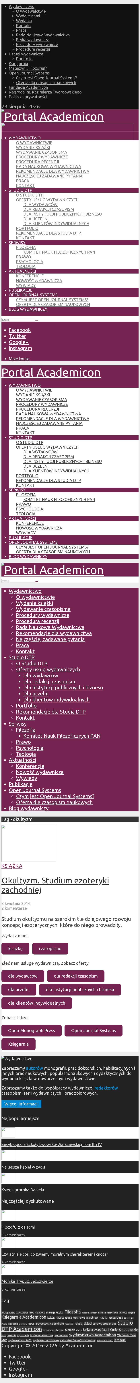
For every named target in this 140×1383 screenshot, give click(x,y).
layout (60, 1317)
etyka (59, 1312)
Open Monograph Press (31, 1030)
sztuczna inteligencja (53, 1330)
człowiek (40, 1312)
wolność (11, 1335)
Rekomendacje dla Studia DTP (48, 233)
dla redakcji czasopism (76, 976)
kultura (51, 1317)
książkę (15, 948)
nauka (104, 1317)
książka (131, 1312)
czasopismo (50, 948)
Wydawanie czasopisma (41, 152)
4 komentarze (13, 1262)
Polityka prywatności (28, 96)
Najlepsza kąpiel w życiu (23, 1167)
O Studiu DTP (29, 195)
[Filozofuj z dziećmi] (8, 1218)
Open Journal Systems (29, 73)
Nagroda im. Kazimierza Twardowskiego (45, 92)
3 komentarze (13, 1289)
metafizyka (79, 1317)
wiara (3, 1335)
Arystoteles (22, 1312)
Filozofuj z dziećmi (18, 1227)
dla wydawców (23, 976)
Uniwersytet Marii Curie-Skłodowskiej (111, 1330)
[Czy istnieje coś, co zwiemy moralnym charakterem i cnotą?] (8, 1245)
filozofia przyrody (89, 1313)
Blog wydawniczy (28, 309)
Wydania (24, 20)
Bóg (31, 1312)
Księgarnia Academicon (23, 1317)
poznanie (13, 1323)
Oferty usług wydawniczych (47, 199)
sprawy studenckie (104, 1323)
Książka (11, 866)
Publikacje (20, 290)
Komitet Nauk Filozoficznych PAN (59, 252)
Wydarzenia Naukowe (41, 1335)
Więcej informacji (21, 1103)
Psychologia (29, 261)
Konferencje (30, 276)
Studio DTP (20, 190)
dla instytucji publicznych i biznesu (80, 989)
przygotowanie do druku (50, 1323)
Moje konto (19, 358)
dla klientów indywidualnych (36, 1003)
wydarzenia (23, 1335)
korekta (123, 1312)
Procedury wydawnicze (37, 44)
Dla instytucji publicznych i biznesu (62, 214)
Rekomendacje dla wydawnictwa (52, 171)
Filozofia (26, 247)
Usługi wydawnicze (26, 54)
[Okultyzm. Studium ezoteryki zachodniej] (28, 860)
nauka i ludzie (116, 1317)
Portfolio (24, 58)
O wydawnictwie (31, 11)
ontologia (129, 1318)
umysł (79, 1330)
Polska (4, 1324)
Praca (21, 30)
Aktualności (22, 271)
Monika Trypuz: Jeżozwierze (27, 1281)
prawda (23, 1324)
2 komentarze (14, 908)
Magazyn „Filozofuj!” (28, 68)
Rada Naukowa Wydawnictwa (43, 35)
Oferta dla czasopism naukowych (46, 82)
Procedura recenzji (33, 49)
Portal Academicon (51, 372)
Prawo (23, 256)
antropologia (8, 1312)
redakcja (69, 1324)
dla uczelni (19, 989)
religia (79, 1323)
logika (68, 1317)
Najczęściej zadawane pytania (49, 176)
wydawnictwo (61, 1335)
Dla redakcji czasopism (48, 209)
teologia (70, 1329)
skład (88, 1323)
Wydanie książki (33, 147)
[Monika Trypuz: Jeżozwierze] (8, 1272)
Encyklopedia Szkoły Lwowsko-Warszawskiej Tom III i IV (51, 1144)
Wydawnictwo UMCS (20, 1340)
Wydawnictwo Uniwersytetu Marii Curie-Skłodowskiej (64, 1340)
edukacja (50, 1312)
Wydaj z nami (28, 16)
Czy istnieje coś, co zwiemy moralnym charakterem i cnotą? (54, 1254)
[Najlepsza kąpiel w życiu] (8, 1158)
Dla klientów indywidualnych (56, 223)
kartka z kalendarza (108, 1312)
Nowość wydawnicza (39, 280)
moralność (92, 1317)
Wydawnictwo (21, 6)
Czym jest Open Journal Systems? (46, 77)
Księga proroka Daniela (22, 1189)
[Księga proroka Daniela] (8, 1181)
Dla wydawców (40, 204)
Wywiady (26, 285)
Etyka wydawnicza (32, 39)
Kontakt (23, 25)
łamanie (120, 1340)
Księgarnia (18, 63)
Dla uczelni (35, 218)
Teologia (26, 266)
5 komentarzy (13, 1235)
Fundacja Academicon (28, 87)
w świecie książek (105, 1340)
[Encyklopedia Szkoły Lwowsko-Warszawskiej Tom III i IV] (8, 1135)
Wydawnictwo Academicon (92, 1335)
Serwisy (17, 242)
